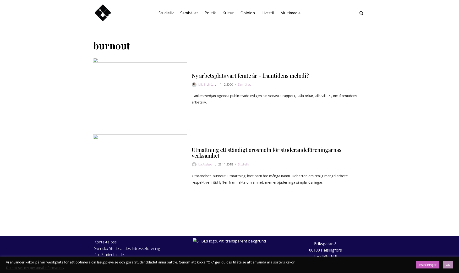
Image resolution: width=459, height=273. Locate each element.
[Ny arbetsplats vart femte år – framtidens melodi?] (140, 89)
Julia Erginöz (205, 84)
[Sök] (361, 13)
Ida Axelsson (205, 164)
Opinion (247, 12)
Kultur (228, 12)
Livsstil (268, 12)
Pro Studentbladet (109, 254)
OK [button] (448, 265)
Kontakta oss (105, 242)
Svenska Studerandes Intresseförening (127, 248)
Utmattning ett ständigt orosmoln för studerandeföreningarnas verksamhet (266, 152)
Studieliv (166, 12)
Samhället (189, 12)
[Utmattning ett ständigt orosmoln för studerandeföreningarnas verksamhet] (140, 166)
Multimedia (290, 12)
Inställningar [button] (428, 265)
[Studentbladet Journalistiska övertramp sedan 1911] (102, 13)
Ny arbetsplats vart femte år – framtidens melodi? (250, 75)
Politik (210, 12)
